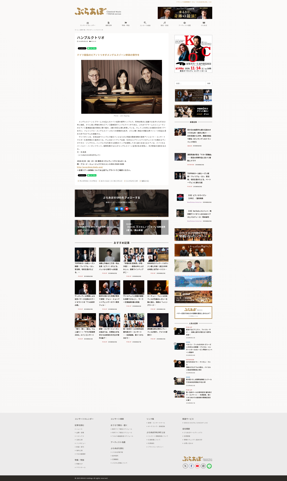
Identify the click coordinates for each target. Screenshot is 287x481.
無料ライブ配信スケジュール (122, 429)
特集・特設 (79, 460)
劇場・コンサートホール (156, 423)
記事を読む (79, 425)
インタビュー (81, 443)
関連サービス (188, 419)
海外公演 (79, 450)
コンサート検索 (117, 419)
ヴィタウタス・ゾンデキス (88, 181)
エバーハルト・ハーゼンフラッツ (111, 181)
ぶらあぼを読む (117, 448)
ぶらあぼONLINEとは (156, 432)
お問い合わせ (188, 443)
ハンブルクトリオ (132, 181)
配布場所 (115, 456)
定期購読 (115, 459)
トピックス (80, 436)
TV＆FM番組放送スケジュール (122, 436)
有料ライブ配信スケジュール (122, 432)
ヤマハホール (81, 467)
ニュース (79, 429)
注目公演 (79, 440)
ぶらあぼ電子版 (117, 452)
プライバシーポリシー (155, 447)
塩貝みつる (145, 181)
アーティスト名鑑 (118, 442)
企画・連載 (80, 432)
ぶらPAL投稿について (119, 463)
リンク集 (150, 419)
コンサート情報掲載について (158, 436)
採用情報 (187, 436)
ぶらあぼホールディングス (193, 432)
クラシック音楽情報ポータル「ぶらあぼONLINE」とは (193, 2)
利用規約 (151, 443)
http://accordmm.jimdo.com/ (90, 167)
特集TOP (79, 464)
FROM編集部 (81, 454)
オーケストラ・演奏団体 (156, 426)
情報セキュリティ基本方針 (193, 440)
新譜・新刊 (80, 447)
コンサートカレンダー (84, 419)
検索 (208, 83)
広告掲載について (154, 440)
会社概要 (186, 428)
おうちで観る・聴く (119, 425)
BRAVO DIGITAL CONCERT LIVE (196, 423)
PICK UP (93, 41)
